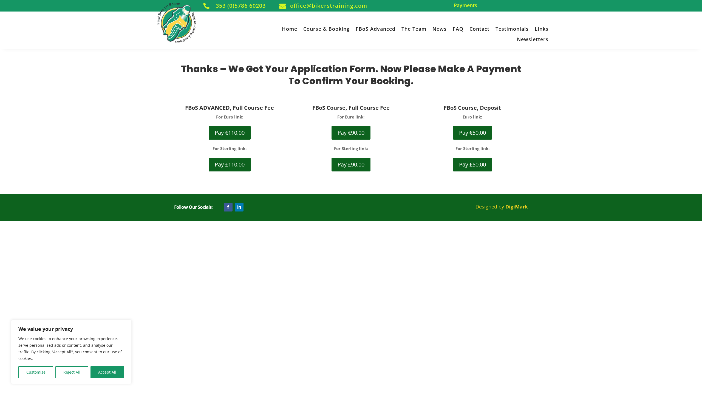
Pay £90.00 (351, 164)
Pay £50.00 (472, 164)
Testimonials (512, 29)
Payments (465, 6)
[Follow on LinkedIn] (239, 207)
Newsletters (532, 39)
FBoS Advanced (375, 29)
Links (541, 29)
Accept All (107, 372)
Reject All (71, 372)
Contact (479, 29)
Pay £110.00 (230, 164)
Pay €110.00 (230, 132)
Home (289, 29)
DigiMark (516, 206)
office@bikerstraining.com (328, 5)
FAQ (458, 29)
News (439, 29)
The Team (413, 29)
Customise (36, 372)
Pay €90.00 (351, 132)
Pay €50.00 (472, 132)
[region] (71, 352)
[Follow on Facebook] (228, 207)
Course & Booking (326, 29)
